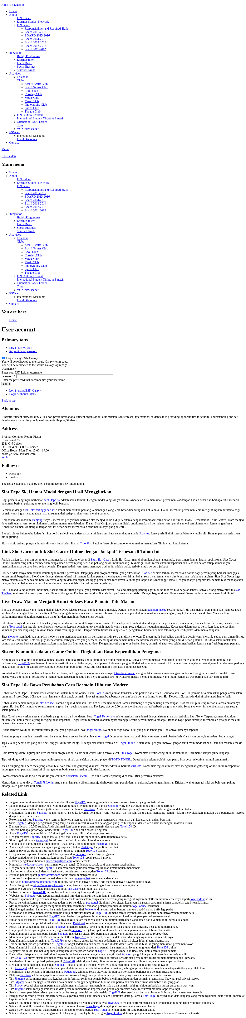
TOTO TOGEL (121, 759)
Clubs (20, 80)
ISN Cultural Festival (30, 115)
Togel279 (21, 823)
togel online (94, 729)
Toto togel (15, 626)
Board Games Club (36, 87)
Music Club (32, 101)
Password (9, 376)
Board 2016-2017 (35, 32)
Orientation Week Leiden (32, 121)
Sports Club (32, 108)
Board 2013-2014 (35, 42)
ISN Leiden (24, 18)
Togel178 (80, 802)
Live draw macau (124, 673)
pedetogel (92, 902)
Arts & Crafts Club (36, 83)
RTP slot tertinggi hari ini (40, 510)
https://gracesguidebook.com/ (39, 881)
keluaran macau (156, 609)
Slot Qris (100, 693)
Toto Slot (85, 543)
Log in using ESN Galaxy (22, 358)
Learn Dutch (24, 63)
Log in (20, 347)
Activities (15, 73)
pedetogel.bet (82, 878)
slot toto (13, 636)
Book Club (31, 90)
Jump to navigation (13, 4)
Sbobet (19, 985)
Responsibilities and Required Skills (46, 28)
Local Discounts (27, 139)
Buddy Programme (28, 56)
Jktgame (144, 533)
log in (5, 457)
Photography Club (36, 104)
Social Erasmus (26, 66)
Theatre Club (33, 111)
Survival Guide (26, 70)
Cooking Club (33, 94)
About (13, 14)
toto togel (103, 736)
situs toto (135, 766)
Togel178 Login (44, 782)
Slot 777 (147, 573)
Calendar (22, 77)
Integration (15, 52)
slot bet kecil (47, 703)
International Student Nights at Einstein (40, 118)
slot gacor (74, 888)
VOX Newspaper (27, 128)
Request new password (23, 351)
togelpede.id (197, 899)
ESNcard (14, 132)
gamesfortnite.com (49, 874)
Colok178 (21, 957)
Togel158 (24, 663)
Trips (20, 125)
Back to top (9, 400)
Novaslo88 (39, 892)
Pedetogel (42, 840)
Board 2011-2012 (35, 49)
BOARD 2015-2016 (37, 35)
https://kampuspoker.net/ (48, 885)
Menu (5, 149)
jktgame (19, 982)
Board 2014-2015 (35, 39)
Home (13, 11)
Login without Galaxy (22, 394)
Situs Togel (126, 753)
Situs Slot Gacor (100, 559)
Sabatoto (113, 805)
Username (9, 368)
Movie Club (32, 97)
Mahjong (37, 520)
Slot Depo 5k (52, 500)
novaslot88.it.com (76, 776)
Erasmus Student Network (33, 21)
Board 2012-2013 (35, 45)
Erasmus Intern (26, 59)
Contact (14, 142)
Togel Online (127, 743)
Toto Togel (149, 995)
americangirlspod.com (59, 861)
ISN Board (23, 25)
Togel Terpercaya (104, 716)
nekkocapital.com (33, 864)
